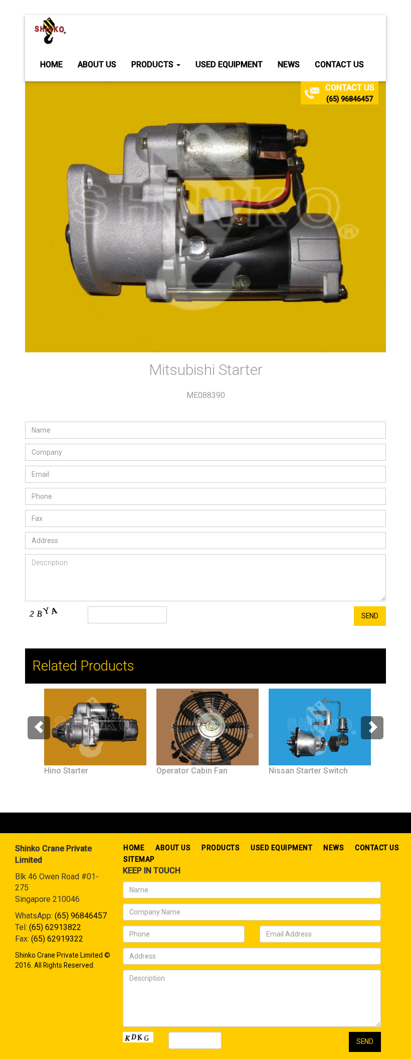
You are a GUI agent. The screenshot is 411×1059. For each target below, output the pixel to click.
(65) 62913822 (55, 927)
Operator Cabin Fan (192, 770)
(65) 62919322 (57, 939)
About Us (97, 64)
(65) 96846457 (349, 99)
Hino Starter (66, 770)
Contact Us (339, 64)
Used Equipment (229, 64)
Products (153, 64)
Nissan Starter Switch (308, 770)
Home (51, 64)
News (289, 64)
